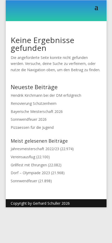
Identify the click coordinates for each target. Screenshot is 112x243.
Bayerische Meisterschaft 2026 (37, 111)
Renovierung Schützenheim (34, 103)
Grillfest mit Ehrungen (29, 164)
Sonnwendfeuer (24, 180)
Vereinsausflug (23, 156)
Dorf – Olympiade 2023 (30, 172)
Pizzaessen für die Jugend (32, 127)
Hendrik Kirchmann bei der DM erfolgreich (46, 95)
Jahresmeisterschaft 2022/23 (35, 148)
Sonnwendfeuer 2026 (29, 119)
